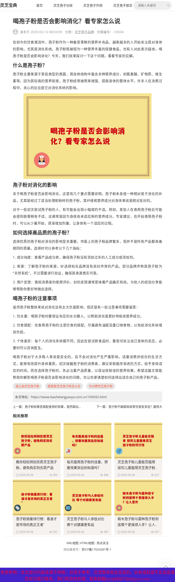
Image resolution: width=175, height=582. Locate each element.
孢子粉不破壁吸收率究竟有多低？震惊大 (135, 407)
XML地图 (72, 543)
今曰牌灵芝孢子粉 (101, 386)
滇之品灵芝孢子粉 (27, 386)
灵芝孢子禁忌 (122, 5)
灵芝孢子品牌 (84, 32)
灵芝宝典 (8, 5)
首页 (39, 5)
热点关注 (103, 543)
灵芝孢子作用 (92, 5)
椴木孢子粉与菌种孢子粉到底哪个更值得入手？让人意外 (138, 525)
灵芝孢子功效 (63, 5)
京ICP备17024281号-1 (96, 549)
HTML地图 (87, 543)
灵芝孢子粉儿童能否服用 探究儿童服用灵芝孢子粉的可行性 (138, 468)
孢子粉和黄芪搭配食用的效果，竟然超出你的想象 (57, 407)
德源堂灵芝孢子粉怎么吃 (64, 386)
